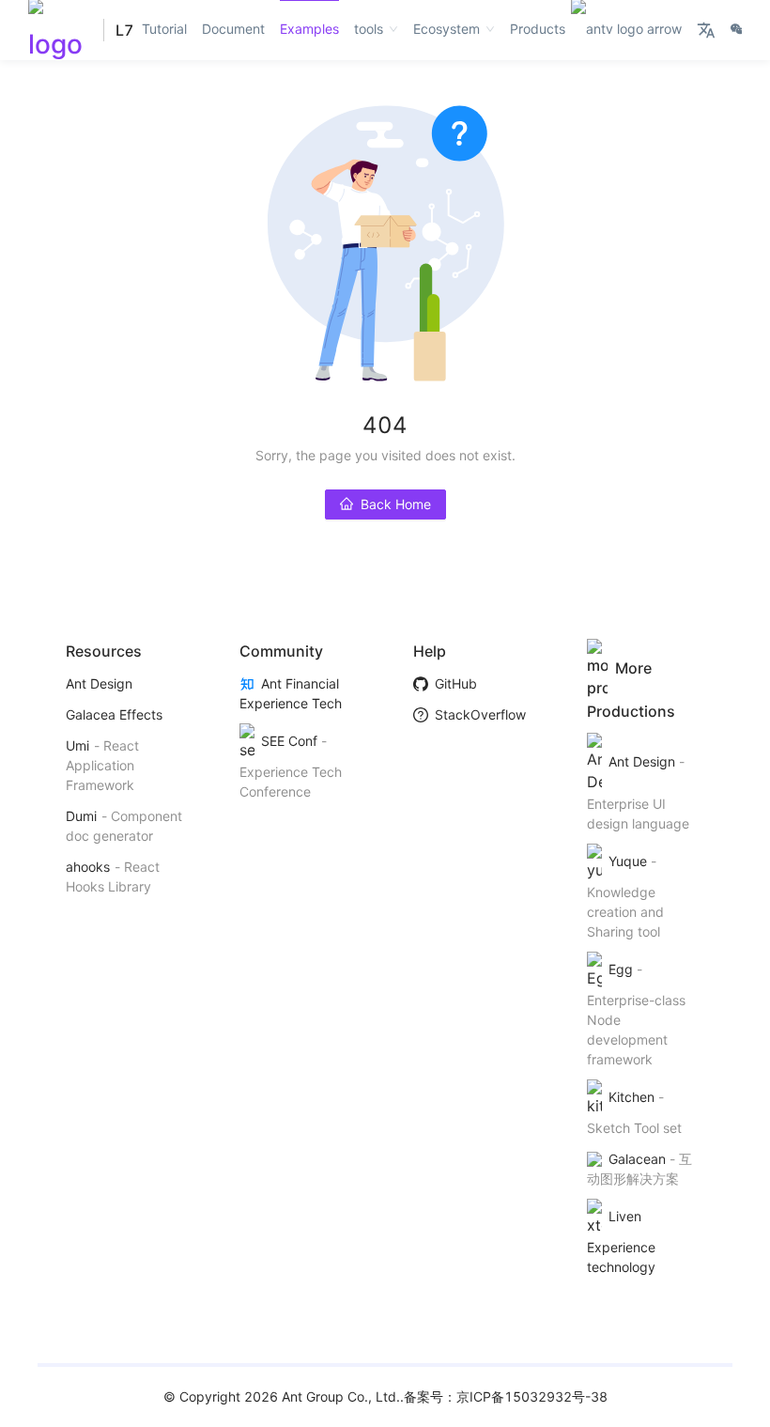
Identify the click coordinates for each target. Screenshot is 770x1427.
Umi (77, 745)
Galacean (636, 1159)
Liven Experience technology (621, 1241)
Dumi (81, 816)
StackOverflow (480, 714)
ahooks (88, 867)
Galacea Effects (114, 714)
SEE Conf (288, 741)
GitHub (455, 683)
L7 (125, 30)
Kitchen (631, 1097)
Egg (620, 969)
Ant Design (99, 683)
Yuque (627, 861)
